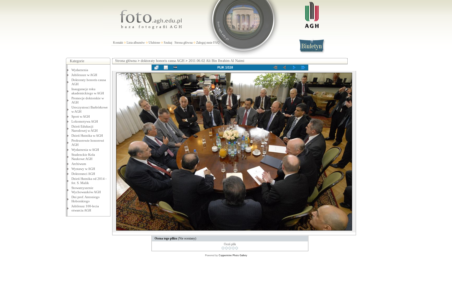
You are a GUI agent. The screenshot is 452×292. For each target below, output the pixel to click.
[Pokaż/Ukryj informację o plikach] (166, 67)
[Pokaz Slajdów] (175, 67)
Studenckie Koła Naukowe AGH (83, 157)
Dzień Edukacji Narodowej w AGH (84, 128)
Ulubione (154, 42)
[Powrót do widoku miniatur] (156, 67)
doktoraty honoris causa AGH (162, 61)
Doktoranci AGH (83, 174)
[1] (223, 248)
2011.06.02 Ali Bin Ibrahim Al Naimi (216, 61)
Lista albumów (136, 42)
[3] (229, 248)
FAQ (216, 42)
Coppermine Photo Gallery (233, 255)
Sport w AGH (80, 116)
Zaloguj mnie (204, 42)
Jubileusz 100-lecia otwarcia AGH (85, 208)
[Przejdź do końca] (303, 67)
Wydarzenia (79, 70)
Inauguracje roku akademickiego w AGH (87, 91)
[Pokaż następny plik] (294, 67)
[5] (236, 248)
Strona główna (183, 42)
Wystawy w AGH (83, 169)
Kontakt (118, 42)
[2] (226, 248)
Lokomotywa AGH (84, 121)
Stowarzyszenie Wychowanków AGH (86, 190)
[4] (233, 248)
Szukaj (168, 42)
